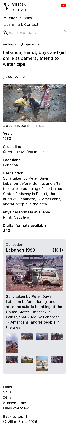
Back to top (15, 416)
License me (15, 76)
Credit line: (12, 146)
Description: (13, 173)
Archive (8, 44)
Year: (7, 133)
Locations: (12, 160)
